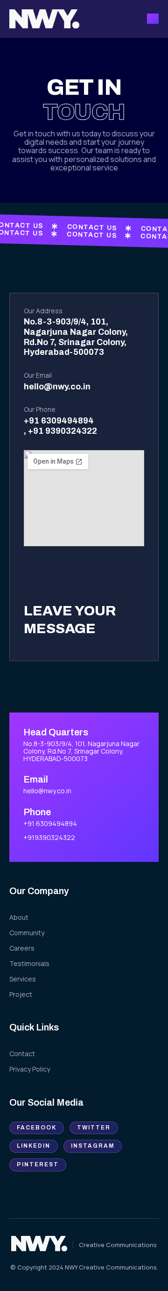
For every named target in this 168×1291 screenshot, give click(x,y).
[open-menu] (153, 19)
